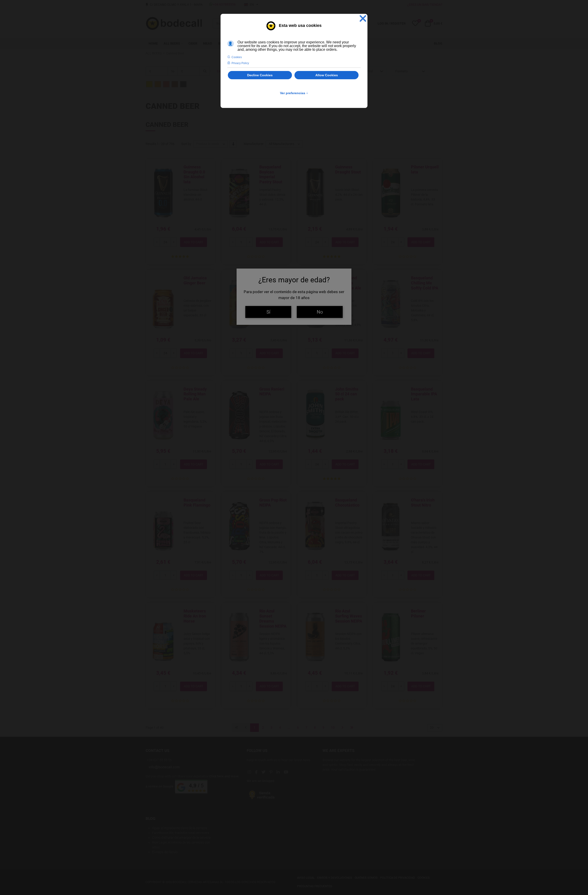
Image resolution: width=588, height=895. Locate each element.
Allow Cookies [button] (326, 75)
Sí (268, 312)
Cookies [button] (237, 57)
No (320, 312)
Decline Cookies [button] (260, 75)
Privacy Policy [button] (240, 63)
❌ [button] (363, 18)
